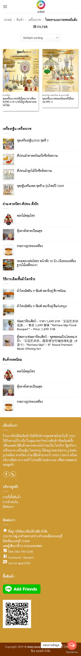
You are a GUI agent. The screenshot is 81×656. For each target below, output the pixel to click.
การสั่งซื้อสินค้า (12, 497)
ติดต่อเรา (8, 507)
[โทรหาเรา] (13, 474)
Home (8, 20)
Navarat (28, 557)
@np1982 (24, 563)
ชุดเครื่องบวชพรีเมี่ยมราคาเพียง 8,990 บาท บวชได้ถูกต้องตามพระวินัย (19, 102)
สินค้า (20, 20)
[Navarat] (40, 6)
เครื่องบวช (34, 20)
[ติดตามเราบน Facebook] (6, 474)
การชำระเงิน (10, 502)
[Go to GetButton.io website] (72, 652)
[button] (5, 6)
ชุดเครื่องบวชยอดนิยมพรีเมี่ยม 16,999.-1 (58, 100)
